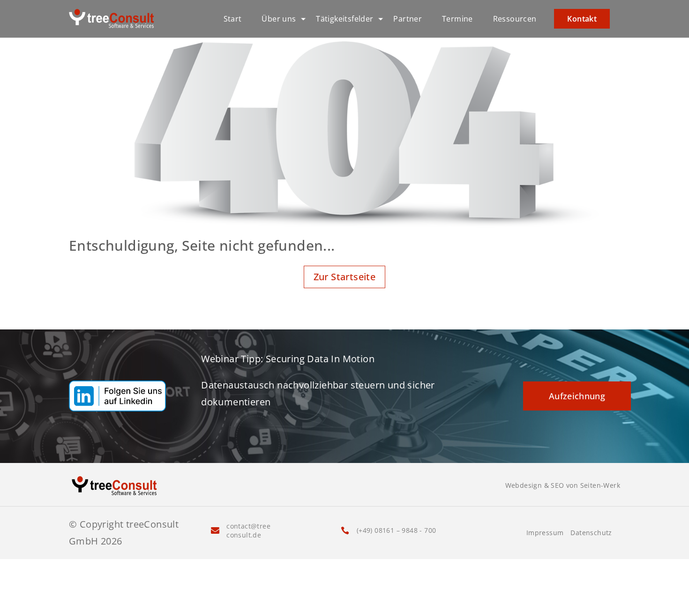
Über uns (279, 19)
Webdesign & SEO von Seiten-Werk (562, 485)
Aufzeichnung (577, 396)
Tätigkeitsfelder (344, 19)
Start (233, 19)
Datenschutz (591, 533)
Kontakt (582, 19)
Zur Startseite (345, 276)
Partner (407, 19)
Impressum (545, 533)
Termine (457, 19)
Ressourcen (515, 19)
